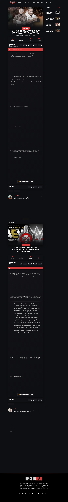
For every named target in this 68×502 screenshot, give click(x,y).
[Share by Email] (41, 187)
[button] (50, 2)
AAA (38, 2)
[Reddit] (41, 45)
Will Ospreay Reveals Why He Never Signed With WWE (49, 25)
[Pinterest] (31, 45)
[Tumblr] (35, 493)
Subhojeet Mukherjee (20, 35)
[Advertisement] (16, 116)
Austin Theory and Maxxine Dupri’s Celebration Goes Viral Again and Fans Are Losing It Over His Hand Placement (50, 31)
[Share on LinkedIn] (34, 187)
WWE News (25, 28)
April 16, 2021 (29, 160)
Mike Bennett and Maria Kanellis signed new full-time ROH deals (22, 356)
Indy (47, 2)
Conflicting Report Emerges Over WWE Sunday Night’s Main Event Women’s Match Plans (50, 19)
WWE (24, 2)
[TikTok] (45, 493)
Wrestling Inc (16, 376)
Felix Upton (16, 408)
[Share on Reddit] (39, 187)
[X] (24, 45)
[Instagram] (36, 45)
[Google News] (26, 45)
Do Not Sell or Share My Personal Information (34, 501)
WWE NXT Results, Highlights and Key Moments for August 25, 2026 (50, 13)
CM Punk (10, 190)
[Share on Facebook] (29, 187)
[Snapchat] (39, 45)
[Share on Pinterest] (36, 187)
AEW (29, 2)
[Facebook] (21, 45)
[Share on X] (31, 187)
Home (19, 2)
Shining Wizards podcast (23, 296)
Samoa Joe (17, 190)
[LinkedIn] (29, 45)
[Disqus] (25, 447)
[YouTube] (34, 45)
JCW (42, 2)
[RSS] (48, 493)
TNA (34, 2)
